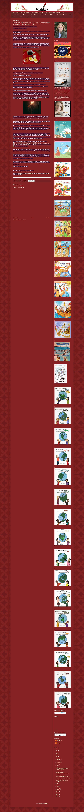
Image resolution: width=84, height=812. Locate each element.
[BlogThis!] (30, 181)
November (59, 759)
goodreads (30, 14)
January (58, 789)
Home (13, 12)
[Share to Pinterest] (34, 181)
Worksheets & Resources (50, 14)
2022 (57, 748)
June (58, 767)
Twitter (24, 14)
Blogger (46, 803)
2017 (57, 756)
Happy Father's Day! (60, 772)
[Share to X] (31, 181)
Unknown (58, 743)
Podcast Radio (20, 16)
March (58, 786)
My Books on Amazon (16, 14)
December (59, 757)
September (59, 762)
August (58, 764)
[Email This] (29, 181)
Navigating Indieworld (61, 14)
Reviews (41, 14)
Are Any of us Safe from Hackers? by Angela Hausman (62, 769)
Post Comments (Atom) (22, 219)
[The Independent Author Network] (62, 117)
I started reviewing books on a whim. (62, 776)
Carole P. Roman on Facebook (22, 12)
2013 (57, 796)
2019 (57, 753)
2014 (57, 794)
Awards (13, 16)
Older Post (48, 217)
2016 (57, 791)
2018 (57, 755)
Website (70, 14)
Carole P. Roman (60, 740)
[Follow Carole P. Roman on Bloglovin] (60, 713)
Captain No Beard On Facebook (37, 12)
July (57, 765)
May (57, 783)
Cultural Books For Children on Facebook (55, 12)
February (58, 788)
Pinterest (36, 14)
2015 (57, 793)
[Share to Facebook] (32, 181)
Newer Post (15, 217)
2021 (57, 750)
